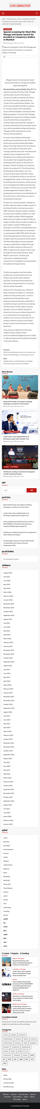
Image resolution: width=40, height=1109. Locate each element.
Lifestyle (33, 1094)
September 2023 (8, 708)
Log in (5, 1075)
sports (5, 896)
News (5, 872)
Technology (17, 1099)
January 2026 (8, 600)
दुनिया (4, 930)
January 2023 (8, 739)
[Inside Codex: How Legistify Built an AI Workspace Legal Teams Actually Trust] (20, 422)
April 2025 (6, 635)
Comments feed (8, 1083)
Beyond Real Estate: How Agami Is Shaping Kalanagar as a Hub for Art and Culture (17, 403)
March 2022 (7, 778)
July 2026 (6, 577)
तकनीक (5, 927)
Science (5, 892)
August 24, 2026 (20, 406)
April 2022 (6, 774)
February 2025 (8, 642)
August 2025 (7, 619)
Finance (6, 853)
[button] (4, 13)
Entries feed (7, 1079)
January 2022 (8, 785)
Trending (6, 911)
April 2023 (6, 727)
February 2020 (8, 820)
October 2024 (8, 658)
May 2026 (6, 584)
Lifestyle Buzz (8, 865)
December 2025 (8, 604)
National (6, 869)
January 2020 (8, 824)
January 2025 (8, 646)
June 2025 (6, 627)
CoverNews (16, 1106)
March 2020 (7, 816)
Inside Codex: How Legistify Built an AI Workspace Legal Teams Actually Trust (16, 438)
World (5, 915)
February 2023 (8, 735)
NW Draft (6, 880)
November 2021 (8, 793)
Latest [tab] (6, 953)
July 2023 (6, 716)
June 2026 (6, 580)
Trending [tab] (25, 953)
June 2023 (6, 720)
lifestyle (6, 861)
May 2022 (6, 770)
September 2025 (8, 615)
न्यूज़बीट (5, 934)
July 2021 (6, 809)
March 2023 (7, 731)
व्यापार (5, 942)
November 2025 (8, 607)
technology (16, 432)
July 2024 (6, 669)
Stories (5, 900)
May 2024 (6, 677)
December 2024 (8, 650)
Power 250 (7, 884)
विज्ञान (5, 938)
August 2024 (7, 666)
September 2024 (8, 662)
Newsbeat (6, 876)
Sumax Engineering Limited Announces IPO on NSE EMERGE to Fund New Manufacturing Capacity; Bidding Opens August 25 (18, 524)
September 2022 (8, 754)
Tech (4, 903)
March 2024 (7, 685)
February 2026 (8, 596)
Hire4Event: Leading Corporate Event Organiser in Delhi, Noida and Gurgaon (19, 473)
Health (26, 1097)
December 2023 (8, 696)
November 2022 (8, 747)
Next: (18, 361)
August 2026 (7, 573)
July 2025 (6, 623)
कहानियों (5, 919)
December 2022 (8, 743)
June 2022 (6, 766)
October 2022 (8, 751)
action (5, 838)
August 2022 (7, 758)
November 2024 (8, 654)
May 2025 (6, 631)
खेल (4, 923)
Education (6, 845)
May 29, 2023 (20, 43)
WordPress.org (8, 1087)
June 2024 (6, 673)
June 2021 (6, 812)
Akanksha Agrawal (9, 43)
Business (6, 396)
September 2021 (8, 801)
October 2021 (8, 797)
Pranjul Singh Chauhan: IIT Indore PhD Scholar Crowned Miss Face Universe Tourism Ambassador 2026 (18, 543)
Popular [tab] (14, 953)
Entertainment (8, 849)
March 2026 (7, 592)
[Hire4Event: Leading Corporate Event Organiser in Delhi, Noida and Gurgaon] (20, 457)
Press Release (7, 29)
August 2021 (7, 805)
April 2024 (6, 681)
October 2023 (8, 704)
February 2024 (8, 689)
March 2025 (7, 638)
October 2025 (8, 611)
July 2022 (6, 762)
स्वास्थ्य (5, 946)
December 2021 (8, 789)
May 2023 (6, 724)
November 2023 (8, 700)
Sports (25, 1099)
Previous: (19, 352)
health (5, 857)
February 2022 (8, 782)
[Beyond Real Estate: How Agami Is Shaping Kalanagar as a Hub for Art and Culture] (20, 387)
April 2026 (6, 588)
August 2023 (7, 712)
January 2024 (8, 693)
